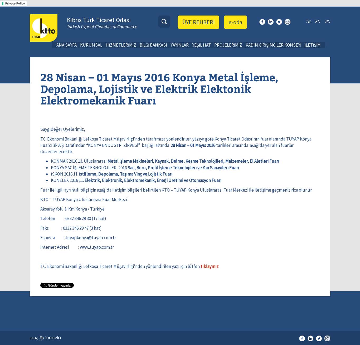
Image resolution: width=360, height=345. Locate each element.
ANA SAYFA (66, 45)
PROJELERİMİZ (228, 45)
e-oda (235, 22)
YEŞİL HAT (201, 45)
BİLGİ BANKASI (153, 45)
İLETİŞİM (313, 45)
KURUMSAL (91, 45)
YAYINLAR (180, 45)
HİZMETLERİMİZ (121, 45)
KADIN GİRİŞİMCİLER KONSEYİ (273, 45)
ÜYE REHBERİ (198, 22)
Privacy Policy (15, 3)
